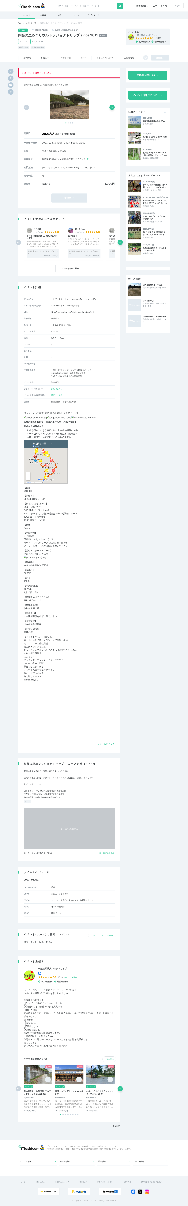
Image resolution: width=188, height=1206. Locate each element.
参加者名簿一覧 (31, 608)
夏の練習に (72, 236)
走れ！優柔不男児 (32, 653)
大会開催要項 (30, 616)
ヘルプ (154, 6)
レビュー (45, 58)
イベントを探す (26, 1161)
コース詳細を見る (107, 853)
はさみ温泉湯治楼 (32, 624)
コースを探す (139, 1161)
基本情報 (27, 58)
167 (159, 38)
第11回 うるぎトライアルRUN (155, 137)
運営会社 (127, 1182)
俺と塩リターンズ (32, 676)
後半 (65, 640)
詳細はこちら (57, 389)
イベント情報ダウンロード (148, 95)
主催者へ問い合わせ (148, 75)
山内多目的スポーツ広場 (153, 285)
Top (19, 23)
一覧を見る (109, 1059)
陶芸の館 (28, 632)
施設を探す (102, 1161)
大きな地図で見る (106, 744)
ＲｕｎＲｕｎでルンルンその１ (39, 650)
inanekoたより (31, 679)
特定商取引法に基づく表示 (151, 1182)
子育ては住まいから (34, 666)
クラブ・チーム (92, 15)
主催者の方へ (142, 6)
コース (76, 15)
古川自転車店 (148, 301)
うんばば (37, 229)
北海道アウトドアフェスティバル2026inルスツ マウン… (155, 153)
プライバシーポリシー (106, 1182)
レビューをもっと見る (69, 268)
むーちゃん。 (80, 229)
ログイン (164, 6)
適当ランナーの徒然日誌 (36, 643)
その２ (58, 650)
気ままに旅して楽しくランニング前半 (42, 640)
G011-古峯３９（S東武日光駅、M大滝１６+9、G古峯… (154, 233)
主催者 (43, 15)
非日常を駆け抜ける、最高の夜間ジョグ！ (42, 237)
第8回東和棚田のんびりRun (154, 121)
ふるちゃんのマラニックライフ (39, 669)
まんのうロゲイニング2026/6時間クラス (154, 217)
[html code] (10, 92)
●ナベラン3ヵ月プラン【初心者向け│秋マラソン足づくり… (155, 201)
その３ (66, 650)
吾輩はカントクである (35, 646)
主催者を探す (65, 1161)
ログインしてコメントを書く (102, 935)
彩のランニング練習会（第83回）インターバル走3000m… (155, 186)
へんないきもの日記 (34, 663)
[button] (65, 122)
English (178, 5)
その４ (73, 650)
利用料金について (62, 1182)
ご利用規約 (82, 1182)
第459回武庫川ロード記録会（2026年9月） (154, 249)
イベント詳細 (65, 58)
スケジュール (105, 58)
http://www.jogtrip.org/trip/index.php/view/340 (72, 312)
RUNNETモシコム (33, 600)
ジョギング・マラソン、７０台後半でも (43, 660)
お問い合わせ (40, 1182)
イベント (26, 15)
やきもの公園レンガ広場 (36, 553)
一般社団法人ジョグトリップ (146, 35)
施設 (60, 15)
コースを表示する (69, 828)
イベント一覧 (30, 23)
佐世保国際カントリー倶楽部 (154, 316)
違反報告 (116, 1126)
